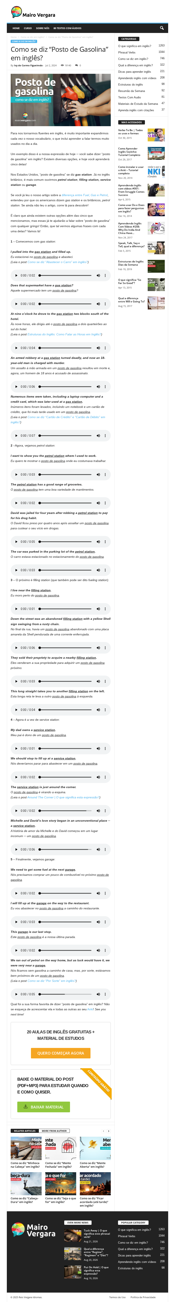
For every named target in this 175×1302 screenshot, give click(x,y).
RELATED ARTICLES (24, 1130)
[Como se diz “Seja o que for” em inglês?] (60, 1183)
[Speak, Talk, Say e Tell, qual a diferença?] (156, 247)
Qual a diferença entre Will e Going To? (131, 299)
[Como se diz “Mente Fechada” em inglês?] (60, 1148)
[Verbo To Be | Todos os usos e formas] (156, 135)
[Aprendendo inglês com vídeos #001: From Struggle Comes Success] (156, 190)
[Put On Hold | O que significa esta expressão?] (72, 1272)
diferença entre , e (85, 195)
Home (14, 37)
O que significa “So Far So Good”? (129, 281)
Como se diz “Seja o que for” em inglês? (60, 1200)
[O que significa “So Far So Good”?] (156, 284)
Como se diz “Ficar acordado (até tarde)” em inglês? (94, 1201)
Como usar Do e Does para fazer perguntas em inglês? (131, 208)
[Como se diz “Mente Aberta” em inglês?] (95, 1148)
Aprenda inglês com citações (136, 110)
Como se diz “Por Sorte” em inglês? (52, 980)
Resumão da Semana (131, 91)
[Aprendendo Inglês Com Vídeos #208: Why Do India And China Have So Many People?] (156, 228)
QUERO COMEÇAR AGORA (60, 1053)
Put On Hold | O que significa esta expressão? (96, 1270)
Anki (90, 1009)
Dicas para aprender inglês (134, 71)
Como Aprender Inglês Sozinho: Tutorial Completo (129, 152)
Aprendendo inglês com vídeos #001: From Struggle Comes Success (131, 190)
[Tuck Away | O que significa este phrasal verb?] (72, 1235)
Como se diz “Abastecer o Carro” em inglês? (58, 262)
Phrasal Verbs (127, 52)
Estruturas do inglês (130, 84)
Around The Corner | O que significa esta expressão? (63, 797)
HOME (16, 28)
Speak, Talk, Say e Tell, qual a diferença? (131, 244)
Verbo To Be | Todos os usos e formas (130, 131)
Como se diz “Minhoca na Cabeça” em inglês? (25, 1165)
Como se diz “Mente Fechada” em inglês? (58, 1165)
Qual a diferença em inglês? (135, 65)
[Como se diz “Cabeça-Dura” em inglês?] (26, 1183)
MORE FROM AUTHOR (54, 1130)
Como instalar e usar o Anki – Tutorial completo (131, 170)
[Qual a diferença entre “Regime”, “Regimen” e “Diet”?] (72, 1253)
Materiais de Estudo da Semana (138, 103)
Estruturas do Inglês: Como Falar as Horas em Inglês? (64, 334)
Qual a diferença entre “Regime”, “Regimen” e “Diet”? (96, 1252)
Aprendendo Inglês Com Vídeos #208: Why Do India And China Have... (129, 228)
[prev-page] (103, 1131)
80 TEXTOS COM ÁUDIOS (67, 28)
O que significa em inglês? (134, 46)
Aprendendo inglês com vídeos (137, 78)
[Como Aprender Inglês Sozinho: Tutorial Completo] (156, 153)
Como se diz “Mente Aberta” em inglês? (92, 1165)
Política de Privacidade (143, 1297)
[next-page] (108, 1131)
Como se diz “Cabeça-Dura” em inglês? (24, 1200)
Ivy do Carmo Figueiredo (28, 65)
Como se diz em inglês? (32, 37)
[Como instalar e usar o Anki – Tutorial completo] (156, 171)
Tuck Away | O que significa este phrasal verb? (97, 1234)
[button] (161, 28)
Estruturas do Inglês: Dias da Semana (131, 263)
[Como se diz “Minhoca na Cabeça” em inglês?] (26, 1148)
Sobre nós (42, 28)
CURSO (28, 28)
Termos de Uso (117, 1297)
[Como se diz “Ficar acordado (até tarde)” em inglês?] (95, 1183)
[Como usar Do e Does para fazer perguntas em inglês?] (156, 209)
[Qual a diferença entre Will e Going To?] (156, 303)
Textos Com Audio (129, 97)
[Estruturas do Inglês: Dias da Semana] (156, 266)
